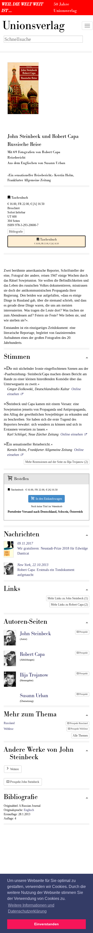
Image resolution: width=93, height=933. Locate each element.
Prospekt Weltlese (79, 729)
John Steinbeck (35, 634)
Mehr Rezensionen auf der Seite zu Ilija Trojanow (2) (56, 462)
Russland (9, 723)
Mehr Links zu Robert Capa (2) (69, 604)
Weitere (14, 769)
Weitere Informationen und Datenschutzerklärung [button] (31, 908)
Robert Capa (32, 654)
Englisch (29, 810)
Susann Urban (34, 696)
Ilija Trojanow (34, 675)
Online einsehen (72, 434)
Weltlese (8, 729)
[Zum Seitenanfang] (87, 358)
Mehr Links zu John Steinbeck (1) (68, 598)
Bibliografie (16, 231)
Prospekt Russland (78, 723)
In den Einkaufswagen (48, 498)
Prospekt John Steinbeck (24, 782)
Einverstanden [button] (46, 924)
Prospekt (83, 632)
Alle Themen (80, 735)
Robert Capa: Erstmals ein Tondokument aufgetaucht (45, 570)
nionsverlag (33, 25)
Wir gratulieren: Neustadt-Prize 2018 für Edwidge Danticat (52, 548)
